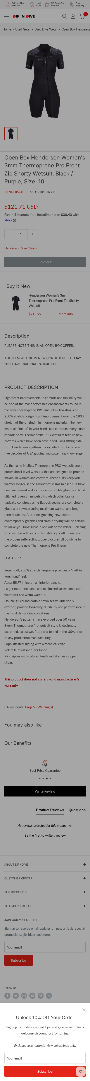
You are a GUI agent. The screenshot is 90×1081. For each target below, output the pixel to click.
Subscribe (45, 1071)
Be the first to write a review (45, 835)
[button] (45, 835)
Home (7, 29)
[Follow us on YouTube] (32, 996)
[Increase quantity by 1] (32, 234)
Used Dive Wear (46, 29)
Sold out (45, 262)
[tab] (50, 811)
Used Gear (22, 29)
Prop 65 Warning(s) (39, 707)
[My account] (73, 16)
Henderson (14, 192)
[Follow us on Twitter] (16, 996)
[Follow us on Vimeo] (41, 996)
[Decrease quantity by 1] (9, 234)
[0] (82, 16)
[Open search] (64, 16)
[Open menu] (6, 16)
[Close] (84, 1009)
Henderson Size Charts (20, 248)
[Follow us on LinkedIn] (49, 996)
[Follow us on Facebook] (7, 996)
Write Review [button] (45, 791)
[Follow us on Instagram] (24, 996)
